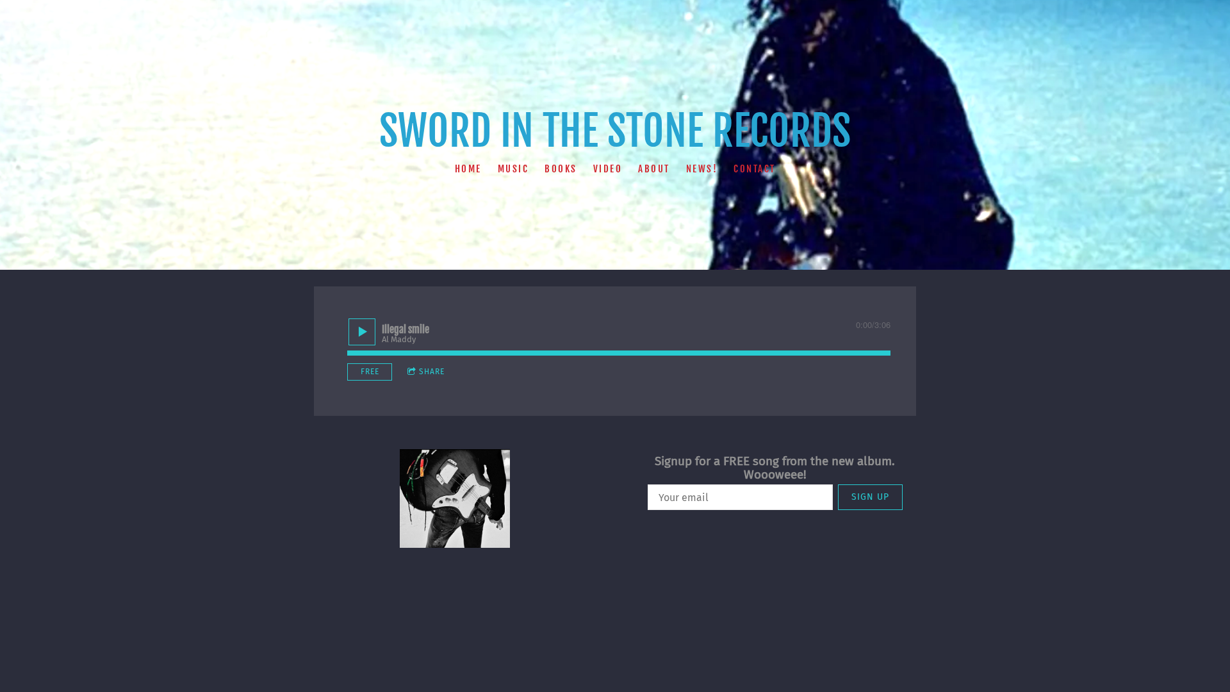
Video (608, 168)
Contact (755, 168)
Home (468, 168)
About (654, 168)
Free (370, 371)
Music (513, 168)
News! (702, 168)
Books (561, 168)
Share (432, 371)
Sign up (870, 496)
